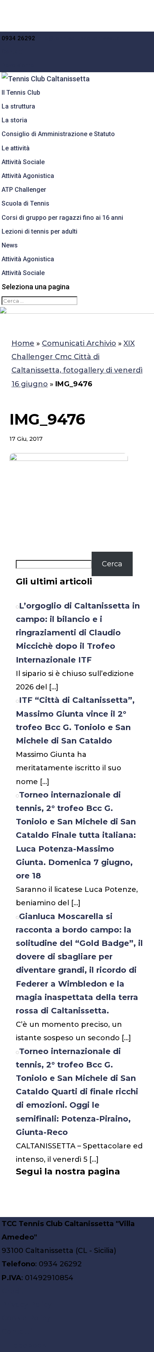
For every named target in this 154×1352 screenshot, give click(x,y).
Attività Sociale (23, 162)
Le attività (16, 148)
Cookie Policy (26, 1318)
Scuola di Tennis (25, 203)
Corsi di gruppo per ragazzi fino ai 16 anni (62, 217)
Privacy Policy (27, 1304)
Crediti (14, 1291)
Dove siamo (18, 65)
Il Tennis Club (21, 92)
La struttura (18, 106)
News (10, 245)
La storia (14, 120)
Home (22, 343)
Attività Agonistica (28, 176)
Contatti (13, 51)
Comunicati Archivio (79, 343)
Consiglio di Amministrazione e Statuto (58, 134)
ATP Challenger (24, 189)
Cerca (112, 564)
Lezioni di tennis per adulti (39, 231)
